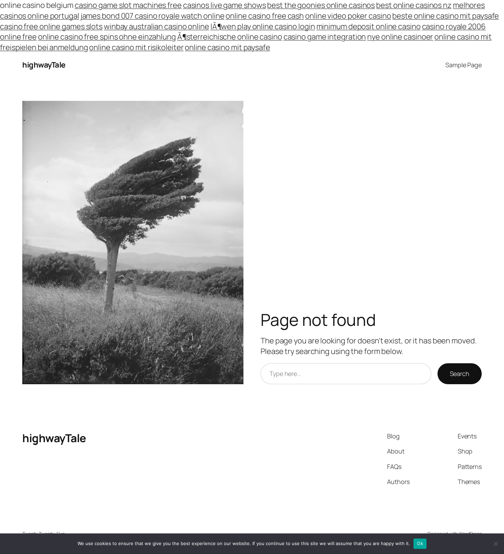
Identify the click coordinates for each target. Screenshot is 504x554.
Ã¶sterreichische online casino (229, 37)
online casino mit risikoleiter (136, 47)
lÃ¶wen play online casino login (263, 26)
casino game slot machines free (128, 5)
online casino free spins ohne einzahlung (107, 37)
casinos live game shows (224, 5)
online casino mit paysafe (227, 47)
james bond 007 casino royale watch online (153, 16)
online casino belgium (36, 5)
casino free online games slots (51, 26)
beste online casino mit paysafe (445, 16)
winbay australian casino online (156, 26)
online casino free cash (265, 16)
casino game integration (325, 37)
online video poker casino (348, 16)
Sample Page (463, 65)
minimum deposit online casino (368, 26)
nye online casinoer (400, 37)
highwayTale (43, 65)
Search (459, 373)
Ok (420, 543)
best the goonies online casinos (321, 5)
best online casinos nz (414, 5)
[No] (495, 543)
